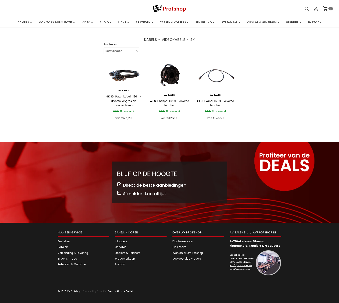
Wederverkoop (125, 259)
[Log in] (314, 8)
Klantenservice (182, 241)
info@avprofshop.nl (240, 269)
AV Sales (123, 90)
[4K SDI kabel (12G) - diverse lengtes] (215, 73)
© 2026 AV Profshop (69, 291)
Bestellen (64, 241)
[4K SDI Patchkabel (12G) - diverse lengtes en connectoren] (124, 71)
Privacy (120, 264)
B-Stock (314, 22)
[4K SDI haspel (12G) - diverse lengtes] (169, 73)
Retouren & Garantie (72, 264)
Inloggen (121, 241)
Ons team (179, 247)
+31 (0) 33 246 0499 (241, 265)
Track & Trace (67, 259)
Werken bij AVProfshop (187, 253)
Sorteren (110, 44)
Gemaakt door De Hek (121, 291)
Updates (120, 247)
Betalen (63, 247)
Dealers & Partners (127, 253)
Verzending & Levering (73, 253)
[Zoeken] (304, 8)
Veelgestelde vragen (186, 259)
